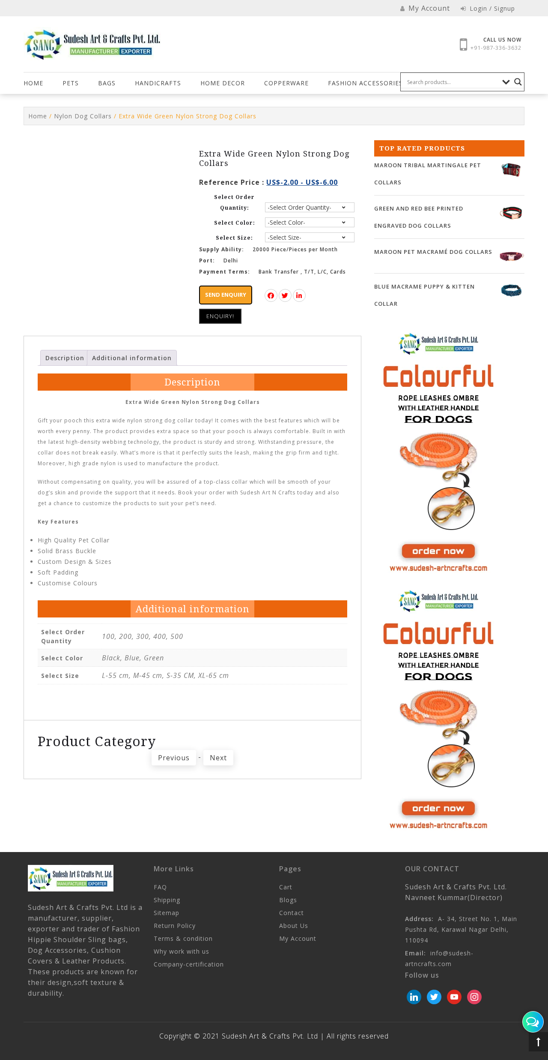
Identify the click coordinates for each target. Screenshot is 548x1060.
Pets (71, 83)
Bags (107, 83)
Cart (285, 887)
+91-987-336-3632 (496, 47)
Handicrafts (158, 83)
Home (33, 83)
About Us (293, 925)
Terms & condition (183, 938)
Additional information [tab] (132, 358)
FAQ (160, 887)
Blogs (288, 900)
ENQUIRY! (220, 316)
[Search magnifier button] (518, 82)
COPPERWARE (286, 83)
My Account (297, 938)
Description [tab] (64, 358)
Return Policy (175, 925)
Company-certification (189, 964)
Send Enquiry (225, 294)
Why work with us (181, 951)
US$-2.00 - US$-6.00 (302, 182)
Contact (291, 913)
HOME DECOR (222, 83)
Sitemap (166, 913)
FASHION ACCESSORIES (365, 83)
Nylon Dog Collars (83, 116)
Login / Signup (491, 8)
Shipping (167, 900)
